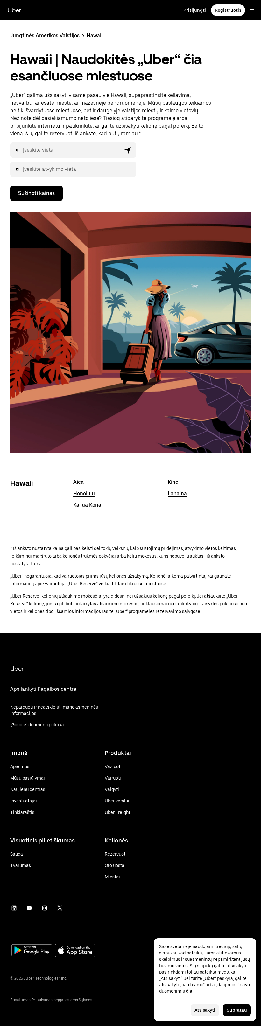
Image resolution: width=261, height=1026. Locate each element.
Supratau (237, 1010)
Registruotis (228, 10)
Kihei (174, 482)
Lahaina (177, 493)
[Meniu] (252, 10)
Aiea (78, 482)
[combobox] (72, 150)
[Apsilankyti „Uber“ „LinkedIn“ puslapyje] (14, 908)
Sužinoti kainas (36, 193)
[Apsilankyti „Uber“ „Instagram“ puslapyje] (44, 908)
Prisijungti (194, 10)
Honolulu (84, 493)
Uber (14, 10)
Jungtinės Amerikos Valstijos (45, 35)
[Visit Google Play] (31, 951)
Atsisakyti (204, 1010)
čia (189, 991)
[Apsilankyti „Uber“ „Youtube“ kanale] (29, 908)
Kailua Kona (87, 505)
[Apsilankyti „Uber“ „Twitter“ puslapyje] (59, 908)
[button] (128, 150)
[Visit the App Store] (75, 951)
